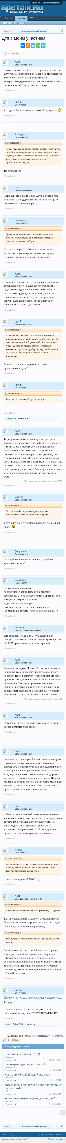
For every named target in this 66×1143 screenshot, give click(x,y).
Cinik (21, 1024)
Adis (15, 1024)
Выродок (20, 134)
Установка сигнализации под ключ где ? (30, 1098)
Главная (8, 18)
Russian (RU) (8, 1134)
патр (17, 62)
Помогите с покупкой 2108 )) (22, 1054)
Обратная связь (46, 1134)
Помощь (60, 1134)
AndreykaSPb (11, 418)
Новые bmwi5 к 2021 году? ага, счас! (28, 1074)
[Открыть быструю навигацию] (62, 31)
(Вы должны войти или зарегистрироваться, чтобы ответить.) (35, 1036)
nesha (18, 849)
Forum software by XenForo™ (14, 1139)
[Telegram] (33, 45)
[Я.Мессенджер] (43, 45)
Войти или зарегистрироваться (46, 3)
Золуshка (20, 551)
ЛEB (17, 896)
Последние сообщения (14, 23)
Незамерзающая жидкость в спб (25, 1064)
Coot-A (19, 497)
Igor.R (18, 321)
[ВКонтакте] (23, 45)
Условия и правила (56, 1139)
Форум (21, 18)
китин (18, 102)
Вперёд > (16, 53)
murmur (19, 627)
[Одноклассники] (28, 45)
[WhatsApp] (38, 45)
